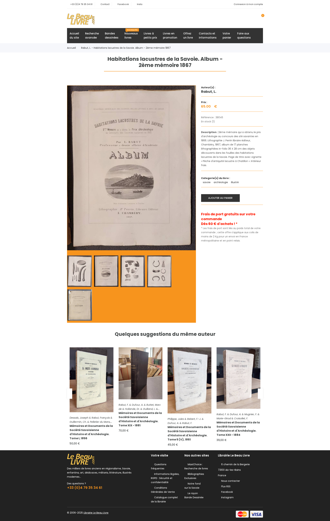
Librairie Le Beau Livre (96, 512)
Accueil (71, 48)
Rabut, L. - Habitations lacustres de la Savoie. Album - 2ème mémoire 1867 (126, 48)
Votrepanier (227, 35)
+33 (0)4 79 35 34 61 (81, 4)
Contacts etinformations (208, 35)
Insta (139, 4)
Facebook (123, 4)
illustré (235, 182)
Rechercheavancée (92, 35)
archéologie (221, 182)
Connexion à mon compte (248, 4)
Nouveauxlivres (131, 34)
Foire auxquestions (244, 35)
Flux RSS (225, 486)
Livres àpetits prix (150, 35)
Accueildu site (74, 35)
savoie (207, 182)
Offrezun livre (188, 35)
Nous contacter (230, 481)
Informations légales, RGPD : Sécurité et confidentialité (165, 478)
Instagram (227, 497)
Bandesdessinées (111, 35)
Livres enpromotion (170, 35)
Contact (105, 4)
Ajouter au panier (220, 198)
